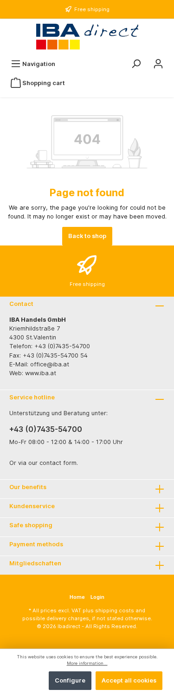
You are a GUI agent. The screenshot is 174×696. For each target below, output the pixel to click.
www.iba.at (40, 373)
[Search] (136, 63)
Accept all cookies (129, 680)
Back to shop (87, 235)
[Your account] (158, 63)
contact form (58, 462)
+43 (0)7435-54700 (45, 429)
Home (77, 597)
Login (97, 597)
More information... (87, 663)
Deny (31, 680)
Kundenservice (32, 506)
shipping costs (114, 610)
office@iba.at (49, 364)
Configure (70, 680)
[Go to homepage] (87, 37)
